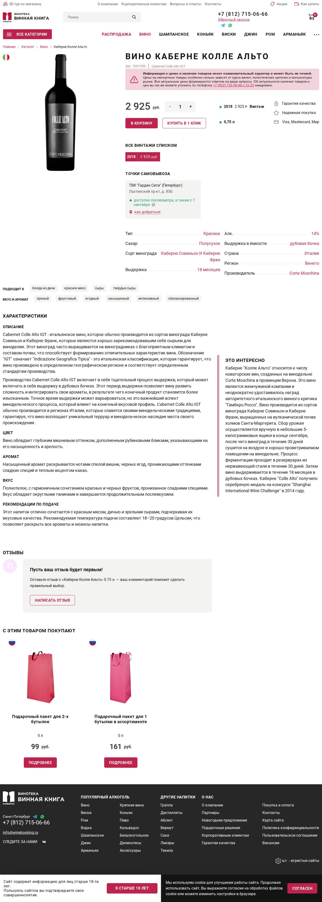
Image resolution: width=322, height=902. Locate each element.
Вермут (167, 828)
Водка (86, 828)
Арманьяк (294, 34)
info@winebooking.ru (20, 832)
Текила (167, 850)
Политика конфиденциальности (290, 828)
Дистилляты (171, 812)
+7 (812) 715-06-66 (241, 14)
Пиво (124, 820)
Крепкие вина (132, 805)
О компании (108, 4)
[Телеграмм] (223, 25)
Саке (165, 835)
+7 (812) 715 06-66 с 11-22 (233, 85)
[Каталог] (316, 31)
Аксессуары (130, 850)
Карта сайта (273, 820)
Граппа (167, 805)
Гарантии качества (218, 843)
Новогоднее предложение (224, 820)
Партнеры (210, 812)
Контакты (213, 4)
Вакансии (270, 843)
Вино (145, 34)
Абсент (167, 820)
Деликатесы (130, 843)
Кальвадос (129, 828)
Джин (250, 34)
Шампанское (174, 34)
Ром (270, 34)
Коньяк (205, 34)
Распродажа (116, 34)
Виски (229, 34)
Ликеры (167, 843)
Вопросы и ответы (185, 4)
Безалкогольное (134, 835)
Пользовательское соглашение (289, 835)
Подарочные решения (221, 828)
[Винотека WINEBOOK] (26, 17)
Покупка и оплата (278, 805)
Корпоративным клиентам (143, 4)
